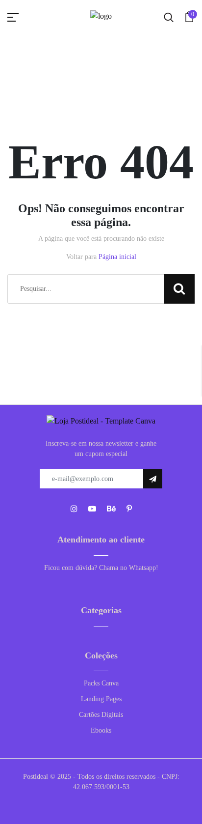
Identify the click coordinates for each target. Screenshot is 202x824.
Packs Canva (101, 683)
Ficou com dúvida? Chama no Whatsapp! (101, 567)
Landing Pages (101, 699)
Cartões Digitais (101, 714)
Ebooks (101, 730)
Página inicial (117, 256)
